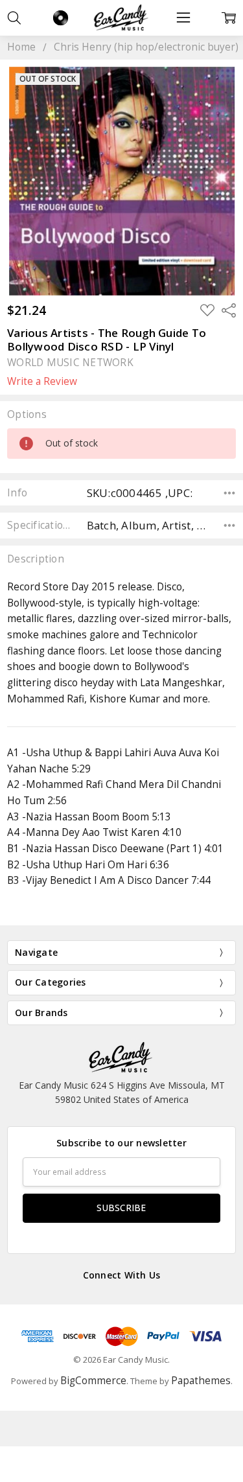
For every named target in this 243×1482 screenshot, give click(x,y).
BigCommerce (93, 1380)
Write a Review (42, 382)
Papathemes (201, 1380)
